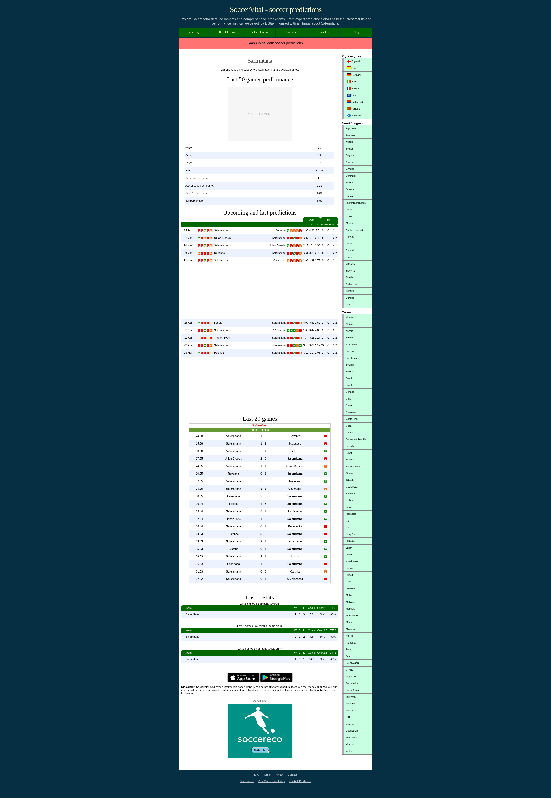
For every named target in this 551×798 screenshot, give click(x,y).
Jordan (349, 554)
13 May (188, 260)
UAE (348, 717)
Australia (350, 135)
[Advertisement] (260, 114)
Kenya (349, 568)
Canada (350, 392)
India (348, 507)
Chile (348, 398)
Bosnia (349, 378)
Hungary (350, 196)
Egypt (349, 453)
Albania (349, 317)
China (349, 405)
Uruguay (350, 724)
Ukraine (350, 297)
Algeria (349, 324)
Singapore (351, 676)
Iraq (348, 527)
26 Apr (188, 322)
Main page (195, 32)
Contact (292, 774)
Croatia (349, 162)
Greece (350, 189)
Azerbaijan (351, 344)
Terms (267, 774)
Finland (349, 182)
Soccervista (247, 781)
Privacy (279, 774)
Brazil (349, 385)
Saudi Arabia (352, 663)
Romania (350, 250)
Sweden (350, 277)
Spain (354, 68)
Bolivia (349, 371)
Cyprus (350, 432)
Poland (349, 243)
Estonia (350, 459)
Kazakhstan (352, 561)
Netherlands (357, 102)
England (355, 61)
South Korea (352, 690)
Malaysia (350, 602)
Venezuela (351, 737)
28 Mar (188, 352)
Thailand (350, 703)
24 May (188, 245)
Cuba (348, 425)
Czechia (350, 169)
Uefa (353, 95)
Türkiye (350, 291)
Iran (348, 520)
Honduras (351, 493)
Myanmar (351, 629)
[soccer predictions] (260, 756)
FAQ (256, 774)
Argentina (351, 128)
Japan (349, 547)
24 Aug (188, 230)
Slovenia (350, 270)
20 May (188, 253)
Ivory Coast (352, 534)
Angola (349, 331)
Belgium (350, 148)
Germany (356, 75)
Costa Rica (352, 419)
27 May (188, 237)
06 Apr (188, 345)
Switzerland (352, 284)
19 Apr (188, 330)
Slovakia (350, 263)
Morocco (350, 622)
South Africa (352, 683)
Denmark (351, 175)
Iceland (349, 500)
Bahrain (350, 351)
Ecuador (350, 446)
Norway (350, 236)
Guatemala (351, 486)
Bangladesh (352, 358)
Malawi (349, 595)
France (355, 88)
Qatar (349, 656)
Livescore (291, 32)
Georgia (350, 473)
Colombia (351, 412)
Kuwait (349, 575)
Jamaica (350, 541)
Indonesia (351, 513)
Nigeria (349, 635)
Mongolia (350, 608)
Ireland (349, 209)
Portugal (355, 108)
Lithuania (350, 588)
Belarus (350, 364)
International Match (356, 203)
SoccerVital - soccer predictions (276, 9)
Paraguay (351, 642)
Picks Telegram (259, 32)
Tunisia (349, 710)
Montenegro (352, 615)
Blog (356, 32)
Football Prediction (300, 781)
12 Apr (188, 337)
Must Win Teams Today (271, 781)
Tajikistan (351, 697)
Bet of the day (227, 32)
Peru (348, 649)
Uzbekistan (352, 730)
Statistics (324, 32)
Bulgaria (350, 155)
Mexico (349, 223)
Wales (349, 751)
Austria (349, 141)
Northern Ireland (354, 230)
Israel (349, 216)
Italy (353, 81)
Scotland (356, 115)
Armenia (350, 337)
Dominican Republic (356, 439)
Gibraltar (350, 480)
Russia (349, 257)
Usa (348, 304)
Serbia (349, 669)
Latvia (349, 581)
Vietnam (350, 744)
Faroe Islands (353, 466)
